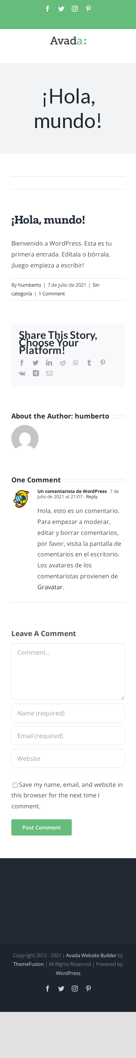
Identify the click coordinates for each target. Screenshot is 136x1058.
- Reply (89, 496)
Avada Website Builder (91, 955)
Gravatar (50, 587)
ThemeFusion (28, 964)
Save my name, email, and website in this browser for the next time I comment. (67, 795)
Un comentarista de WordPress (72, 491)
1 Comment (52, 293)
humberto (29, 284)
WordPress (68, 973)
